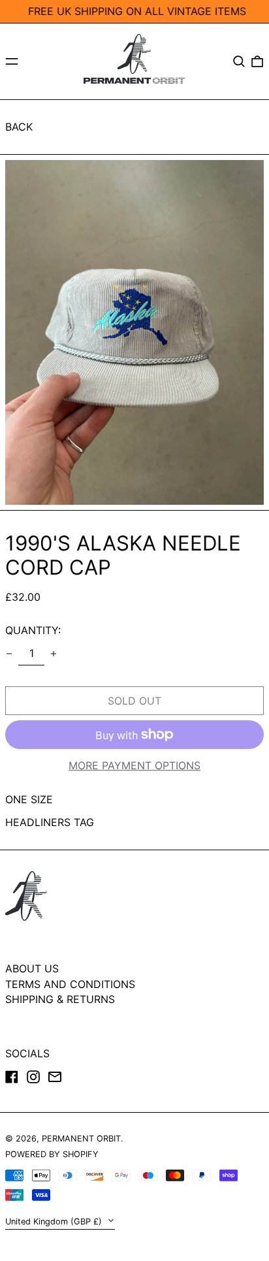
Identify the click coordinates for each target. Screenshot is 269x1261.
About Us (32, 968)
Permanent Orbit (81, 1138)
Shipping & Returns (60, 999)
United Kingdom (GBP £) (54, 1221)
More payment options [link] (134, 765)
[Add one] (53, 654)
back (19, 126)
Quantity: (33, 630)
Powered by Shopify (52, 1154)
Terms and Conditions (70, 984)
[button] (238, 61)
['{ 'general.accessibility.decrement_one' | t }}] (9, 654)
